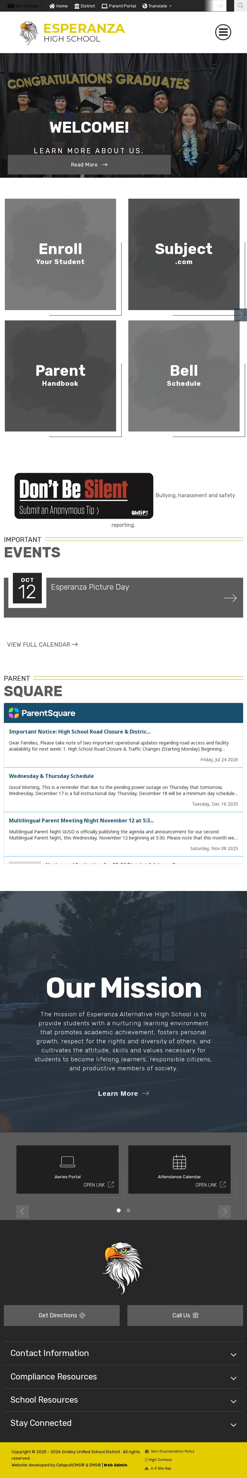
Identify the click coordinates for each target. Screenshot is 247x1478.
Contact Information (49, 1353)
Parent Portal (122, 6)
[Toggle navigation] (223, 32)
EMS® (95, 1465)
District (88, 6)
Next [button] (240, 314)
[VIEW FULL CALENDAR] (42, 651)
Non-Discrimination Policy (172, 1451)
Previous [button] (22, 1211)
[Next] (215, 6)
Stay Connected (41, 1423)
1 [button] (118, 1210)
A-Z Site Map (160, 1468)
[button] (29, 6)
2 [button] (128, 1210)
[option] (25, 6)
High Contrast (160, 1460)
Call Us (181, 1315)
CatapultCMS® (70, 1465)
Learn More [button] (118, 1093)
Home (62, 6)
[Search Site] (240, 6)
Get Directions (58, 1315)
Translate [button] (158, 6)
